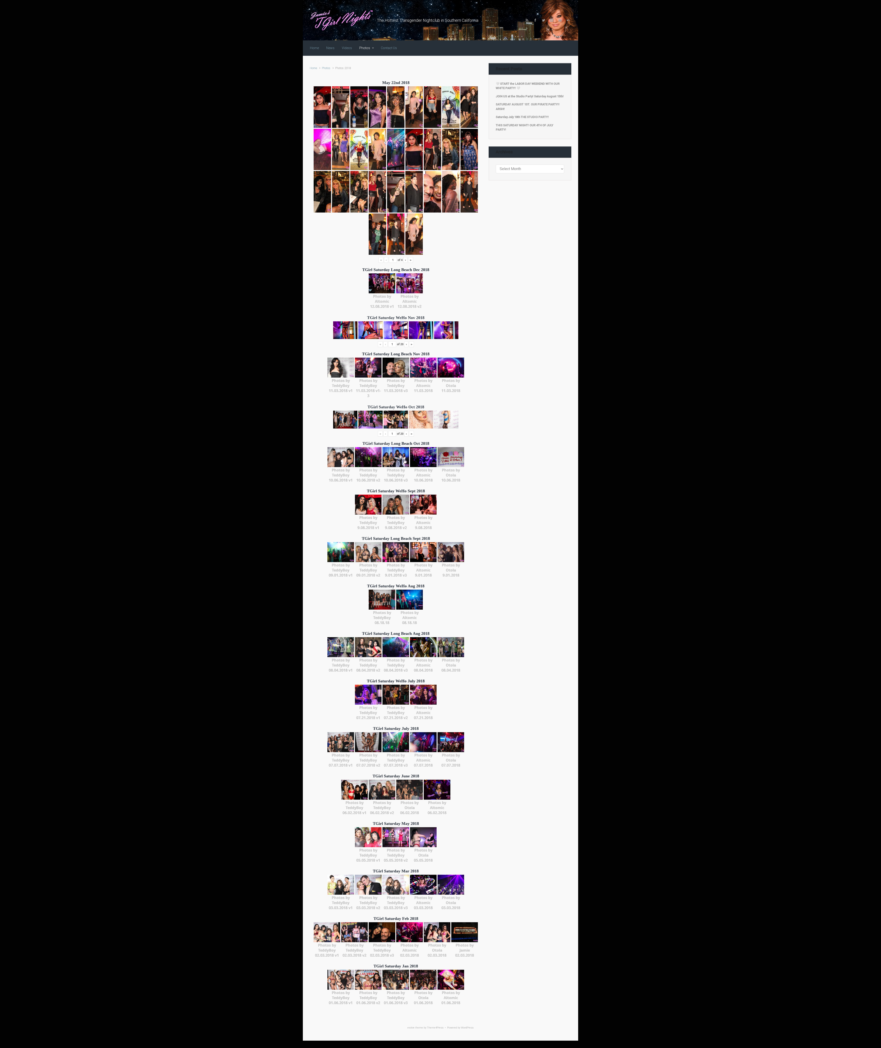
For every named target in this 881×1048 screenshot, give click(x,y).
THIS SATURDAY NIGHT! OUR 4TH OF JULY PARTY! (524, 127)
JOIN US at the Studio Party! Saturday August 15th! (530, 96)
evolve (411, 1027)
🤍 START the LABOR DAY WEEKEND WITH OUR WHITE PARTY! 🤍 (528, 86)
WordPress (467, 1027)
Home (313, 68)
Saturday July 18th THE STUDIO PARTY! (522, 117)
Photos (326, 68)
